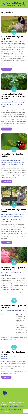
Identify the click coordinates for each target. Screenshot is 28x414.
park (7, 219)
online (21, 60)
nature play (9, 45)
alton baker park (19, 41)
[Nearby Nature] (13, 6)
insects (18, 160)
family (23, 101)
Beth (2, 101)
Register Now (7, 69)
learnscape (22, 43)
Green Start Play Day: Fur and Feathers (13, 306)
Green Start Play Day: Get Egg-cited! (12, 38)
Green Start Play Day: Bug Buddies (12, 155)
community (4, 43)
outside (19, 45)
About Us (3, 402)
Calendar (9, 402)
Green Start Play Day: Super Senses (13, 353)
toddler (24, 45)
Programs (4, 404)
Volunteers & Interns (18, 402)
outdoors (14, 45)
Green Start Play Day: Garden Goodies (14, 210)
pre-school (14, 104)
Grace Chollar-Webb (7, 41)
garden (10, 43)
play (7, 164)
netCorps (7, 411)
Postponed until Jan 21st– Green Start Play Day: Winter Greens (13, 96)
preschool (20, 104)
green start (15, 43)
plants (10, 219)
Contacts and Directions (14, 404)
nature (3, 45)
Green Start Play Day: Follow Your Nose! (13, 268)
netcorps (4, 356)
